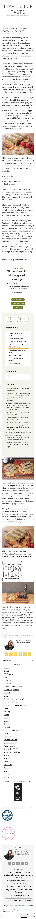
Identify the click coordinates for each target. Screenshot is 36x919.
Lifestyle (7, 727)
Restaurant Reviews (12, 752)
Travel (6, 771)
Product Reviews (10, 740)
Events (6, 696)
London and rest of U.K (13, 730)
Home (6, 715)
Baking (6, 668)
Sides (6, 762)
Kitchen (7, 724)
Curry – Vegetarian (11, 690)
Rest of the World (11, 749)
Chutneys (8, 680)
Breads (6, 671)
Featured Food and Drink (14, 699)
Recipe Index (9, 746)
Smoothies (8, 765)
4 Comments (21, 33)
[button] (28, 333)
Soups (6, 768)
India (6, 718)
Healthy (7, 712)
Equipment (20, 321)
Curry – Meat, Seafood (13, 687)
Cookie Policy (10, 911)
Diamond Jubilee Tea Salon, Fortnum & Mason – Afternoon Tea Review (18, 875)
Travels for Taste (18, 9)
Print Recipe (18, 292)
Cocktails (7, 683)
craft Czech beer (20, 635)
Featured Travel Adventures (15, 705)
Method (28, 321)
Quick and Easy (10, 743)
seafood (7, 758)
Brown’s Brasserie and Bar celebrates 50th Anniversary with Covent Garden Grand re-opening (19, 898)
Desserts (7, 693)
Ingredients (10, 321)
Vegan (6, 774)
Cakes (6, 677)
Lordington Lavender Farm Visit (18, 886)
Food (8, 633)
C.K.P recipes (9, 674)
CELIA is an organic (12, 635)
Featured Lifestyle (11, 702)
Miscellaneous (9, 737)
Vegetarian (8, 777)
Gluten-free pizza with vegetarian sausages (15, 30)
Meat (6, 733)
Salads (6, 755)
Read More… (26, 854)
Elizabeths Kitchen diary (22, 557)
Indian (6, 721)
